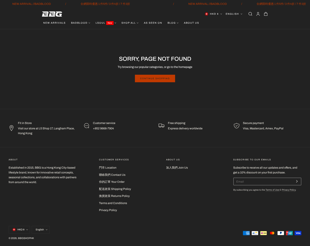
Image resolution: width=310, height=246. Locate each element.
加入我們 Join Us (177, 167)
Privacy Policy (108, 210)
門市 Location (107, 167)
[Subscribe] (296, 181)
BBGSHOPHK (26, 238)
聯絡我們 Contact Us (112, 174)
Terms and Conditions (113, 203)
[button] (250, 14)
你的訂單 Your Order (112, 181)
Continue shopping (155, 78)
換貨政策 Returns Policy (114, 195)
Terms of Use (273, 190)
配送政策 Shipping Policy (115, 188)
